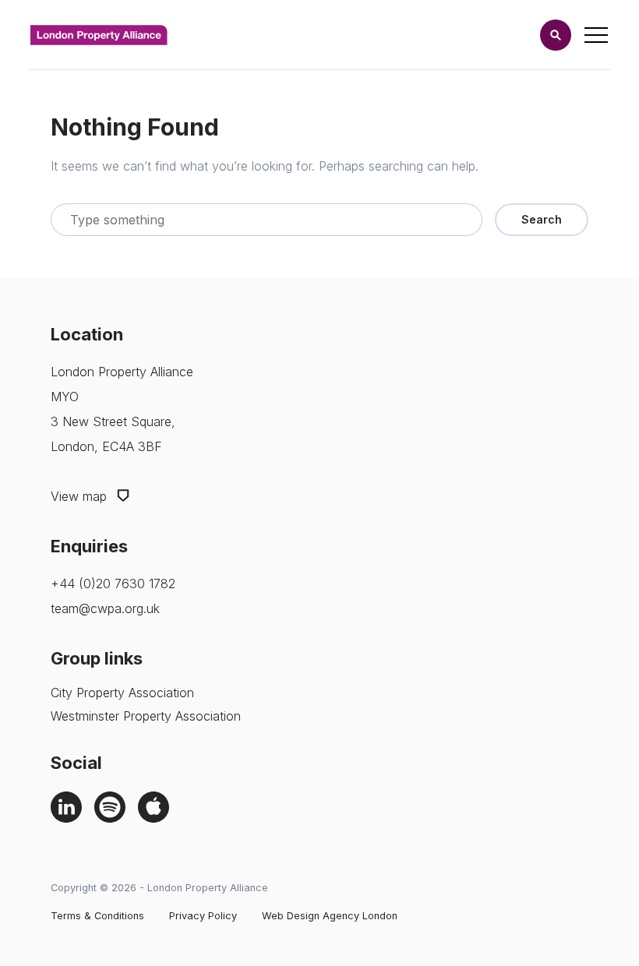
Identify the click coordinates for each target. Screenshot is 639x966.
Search (541, 219)
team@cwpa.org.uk (105, 608)
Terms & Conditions (97, 916)
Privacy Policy (203, 916)
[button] (555, 35)
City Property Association (122, 692)
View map (81, 496)
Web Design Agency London (329, 916)
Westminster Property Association (146, 716)
